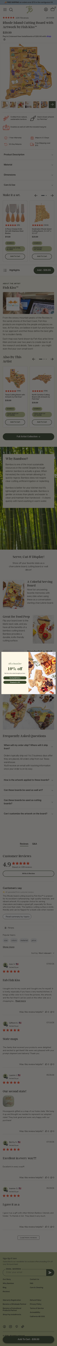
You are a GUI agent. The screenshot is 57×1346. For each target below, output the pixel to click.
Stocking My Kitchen (15, 677)
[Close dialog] (54, 653)
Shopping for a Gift (15, 682)
